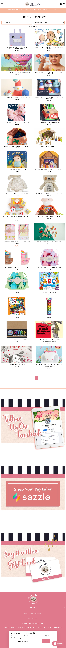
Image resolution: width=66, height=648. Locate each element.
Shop (32, 607)
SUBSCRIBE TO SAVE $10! (32, 623)
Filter (8, 22)
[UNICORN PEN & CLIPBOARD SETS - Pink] (15, 246)
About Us (32, 618)
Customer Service (32, 613)
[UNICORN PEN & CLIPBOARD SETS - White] (17, 246)
